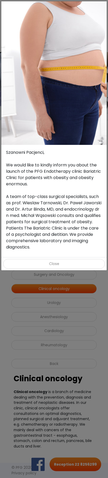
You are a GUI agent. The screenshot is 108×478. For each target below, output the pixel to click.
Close (54, 263)
